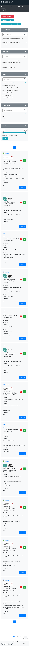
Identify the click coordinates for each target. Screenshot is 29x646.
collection (14, 30)
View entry (22, 187)
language (14, 105)
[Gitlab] (17, 4)
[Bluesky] (6, 4)
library (14, 51)
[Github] (14, 4)
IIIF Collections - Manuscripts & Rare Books (13, 7)
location (14, 74)
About (14, 636)
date (14, 126)
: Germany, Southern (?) (10, 24)
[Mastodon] (9, 4)
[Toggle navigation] (3, 9)
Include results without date (10, 135)
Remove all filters (7, 16)
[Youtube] (12, 4)
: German (7, 20)
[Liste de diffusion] (1, 4)
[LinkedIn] (4, 4)
